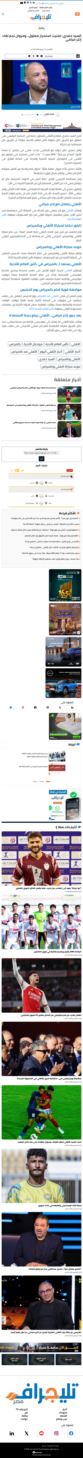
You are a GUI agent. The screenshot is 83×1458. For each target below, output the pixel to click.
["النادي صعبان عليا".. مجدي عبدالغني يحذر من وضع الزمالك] (41, 1239)
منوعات (63, 1412)
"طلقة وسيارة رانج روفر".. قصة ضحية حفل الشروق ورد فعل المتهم (52, 535)
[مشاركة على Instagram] (56, 1433)
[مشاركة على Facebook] (71, 1433)
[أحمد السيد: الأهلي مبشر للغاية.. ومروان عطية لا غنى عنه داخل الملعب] (41, 1112)
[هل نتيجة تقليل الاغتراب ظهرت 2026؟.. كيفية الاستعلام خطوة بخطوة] (57, 756)
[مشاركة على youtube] (21, 3)
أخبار (64, 1409)
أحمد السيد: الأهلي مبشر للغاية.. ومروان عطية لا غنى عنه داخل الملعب (49, 1142)
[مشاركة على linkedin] (34, 2)
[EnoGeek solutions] (41, 1452)
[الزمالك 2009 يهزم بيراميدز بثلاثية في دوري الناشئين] (41, 922)
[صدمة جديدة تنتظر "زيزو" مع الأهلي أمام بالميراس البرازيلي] (69, 394)
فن (26, 1412)
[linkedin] (72, 707)
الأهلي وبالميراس (69, 359)
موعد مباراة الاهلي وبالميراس (61, 366)
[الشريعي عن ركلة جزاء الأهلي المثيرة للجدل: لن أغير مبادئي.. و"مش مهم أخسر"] (41, 1303)
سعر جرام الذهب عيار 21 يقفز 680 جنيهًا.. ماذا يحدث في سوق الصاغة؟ (50, 553)
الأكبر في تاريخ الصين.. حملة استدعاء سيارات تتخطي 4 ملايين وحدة (52, 541)
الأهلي (69, 210)
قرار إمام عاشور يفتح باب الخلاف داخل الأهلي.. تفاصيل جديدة (54, 547)
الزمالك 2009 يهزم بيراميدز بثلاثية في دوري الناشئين (57, 951)
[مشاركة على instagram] (28, 2)
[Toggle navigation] (77, 14)
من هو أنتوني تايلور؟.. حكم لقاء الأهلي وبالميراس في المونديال (31, 405)
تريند (72, 744)
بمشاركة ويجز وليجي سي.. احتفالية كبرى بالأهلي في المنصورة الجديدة (49, 1078)
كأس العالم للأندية (57, 344)
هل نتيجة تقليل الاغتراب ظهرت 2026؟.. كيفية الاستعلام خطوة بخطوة (34, 755)
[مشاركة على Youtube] (41, 1433)
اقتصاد (63, 1415)
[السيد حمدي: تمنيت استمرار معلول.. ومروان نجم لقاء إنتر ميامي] (37, 56)
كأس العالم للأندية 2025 (42, 308)
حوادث (24, 1419)
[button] (48, 781)
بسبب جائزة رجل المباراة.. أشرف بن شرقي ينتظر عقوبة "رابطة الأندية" (51, 524)
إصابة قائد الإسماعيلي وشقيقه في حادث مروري (59, 1205)
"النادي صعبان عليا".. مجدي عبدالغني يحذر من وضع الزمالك (54, 1269)
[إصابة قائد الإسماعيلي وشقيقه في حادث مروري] (41, 1176)
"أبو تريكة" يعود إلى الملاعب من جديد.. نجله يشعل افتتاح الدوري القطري (48, 888)
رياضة (41, 28)
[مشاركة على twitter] (31, 2)
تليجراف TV (22, 1409)
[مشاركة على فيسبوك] (25, 2)
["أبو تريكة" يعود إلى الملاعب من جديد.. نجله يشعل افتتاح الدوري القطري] (41, 858)
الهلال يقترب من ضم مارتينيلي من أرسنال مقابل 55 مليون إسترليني (51, 1015)
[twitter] (60, 707)
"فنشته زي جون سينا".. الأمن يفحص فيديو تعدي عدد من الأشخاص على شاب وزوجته (45, 518)
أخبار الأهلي (72, 351)
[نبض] (11, 707)
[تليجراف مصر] (39, 17)
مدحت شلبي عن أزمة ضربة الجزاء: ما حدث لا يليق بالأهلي (34, 422)
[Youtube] (23, 707)
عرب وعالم (61, 1419)
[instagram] (48, 707)
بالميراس (15, 344)
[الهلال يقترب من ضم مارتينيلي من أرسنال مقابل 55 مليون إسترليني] (41, 985)
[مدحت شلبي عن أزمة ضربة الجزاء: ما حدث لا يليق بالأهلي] (69, 429)
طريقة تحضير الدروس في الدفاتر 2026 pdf (33, 766)
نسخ (41, 458)
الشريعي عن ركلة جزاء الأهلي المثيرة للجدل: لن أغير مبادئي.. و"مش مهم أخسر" (45, 1332)
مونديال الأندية (33, 344)
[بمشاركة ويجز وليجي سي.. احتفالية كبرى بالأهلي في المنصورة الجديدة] (41, 1049)
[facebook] (35, 707)
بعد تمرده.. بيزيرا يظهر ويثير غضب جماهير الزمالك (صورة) (56, 559)
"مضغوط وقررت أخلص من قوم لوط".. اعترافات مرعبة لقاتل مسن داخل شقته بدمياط (45, 530)
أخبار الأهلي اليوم (51, 351)
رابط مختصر (41, 448)
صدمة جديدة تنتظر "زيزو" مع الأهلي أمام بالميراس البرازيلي (33, 387)
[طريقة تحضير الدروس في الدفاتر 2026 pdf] (57, 769)
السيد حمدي (47, 359)
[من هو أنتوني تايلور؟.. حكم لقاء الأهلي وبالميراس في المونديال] (69, 412)
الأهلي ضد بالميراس (48, 295)
